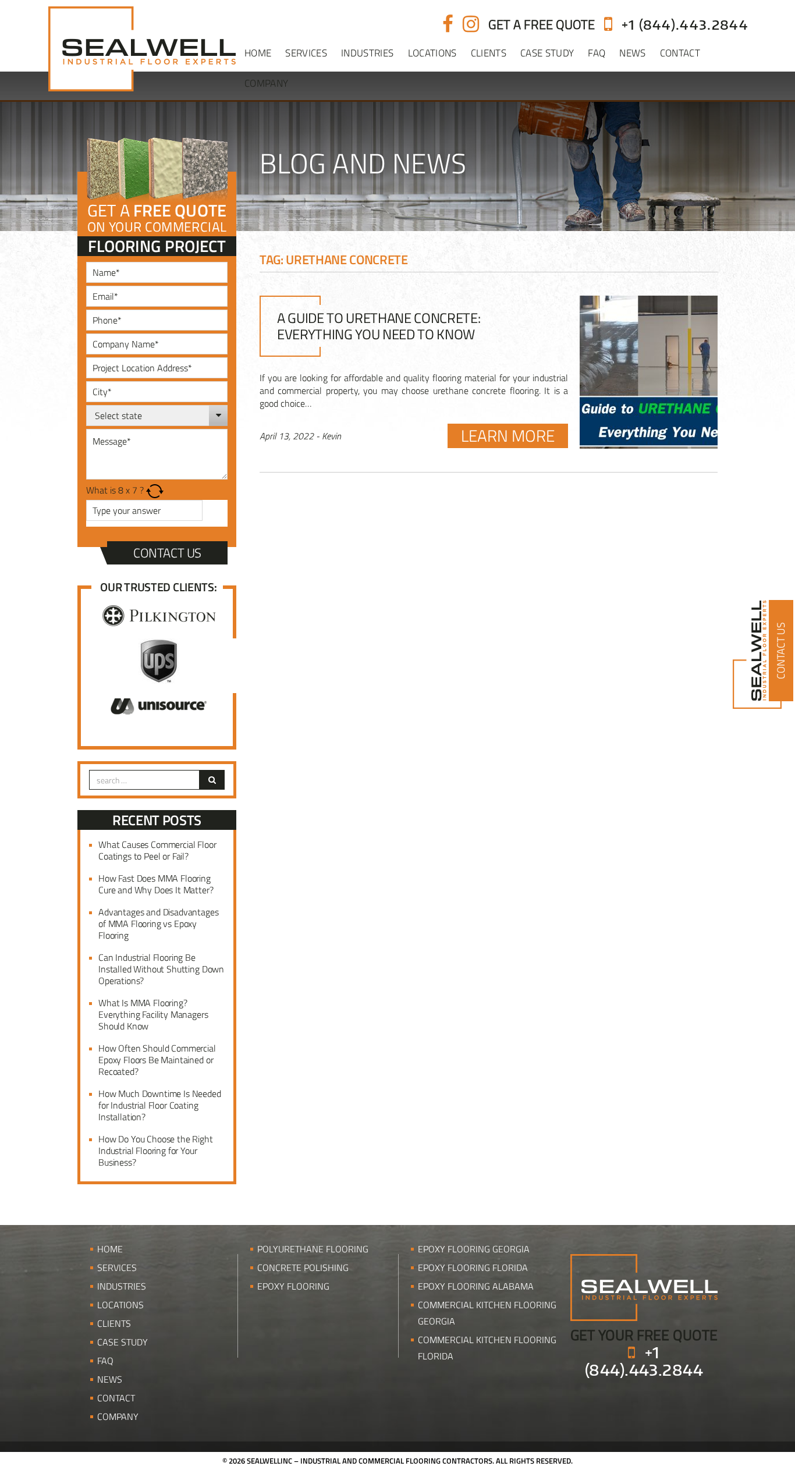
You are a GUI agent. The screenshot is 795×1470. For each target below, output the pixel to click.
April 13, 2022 (287, 436)
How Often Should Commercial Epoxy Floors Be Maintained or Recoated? (157, 1059)
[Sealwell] (644, 1287)
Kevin (331, 436)
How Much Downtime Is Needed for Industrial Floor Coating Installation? (159, 1105)
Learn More (508, 436)
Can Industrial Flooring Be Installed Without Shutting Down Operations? (161, 969)
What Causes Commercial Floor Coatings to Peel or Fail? (157, 850)
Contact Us (167, 553)
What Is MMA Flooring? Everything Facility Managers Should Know (153, 1014)
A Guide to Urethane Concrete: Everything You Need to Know (378, 326)
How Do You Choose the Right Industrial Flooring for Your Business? (155, 1150)
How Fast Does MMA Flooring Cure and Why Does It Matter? (156, 884)
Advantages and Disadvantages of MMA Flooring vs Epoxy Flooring (158, 923)
